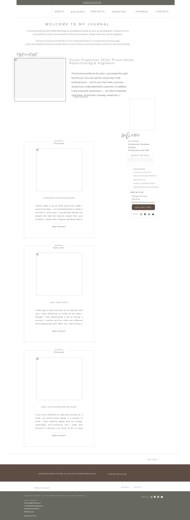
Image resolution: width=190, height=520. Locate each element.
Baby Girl (59, 248)
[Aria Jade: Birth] (59, 274)
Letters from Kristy (92, 2)
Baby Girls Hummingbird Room (59, 407)
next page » (153, 459)
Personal (59, 143)
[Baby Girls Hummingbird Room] (59, 378)
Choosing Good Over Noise (59, 198)
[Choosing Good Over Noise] (59, 169)
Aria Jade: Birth (59, 302)
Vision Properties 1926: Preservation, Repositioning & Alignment (102, 61)
